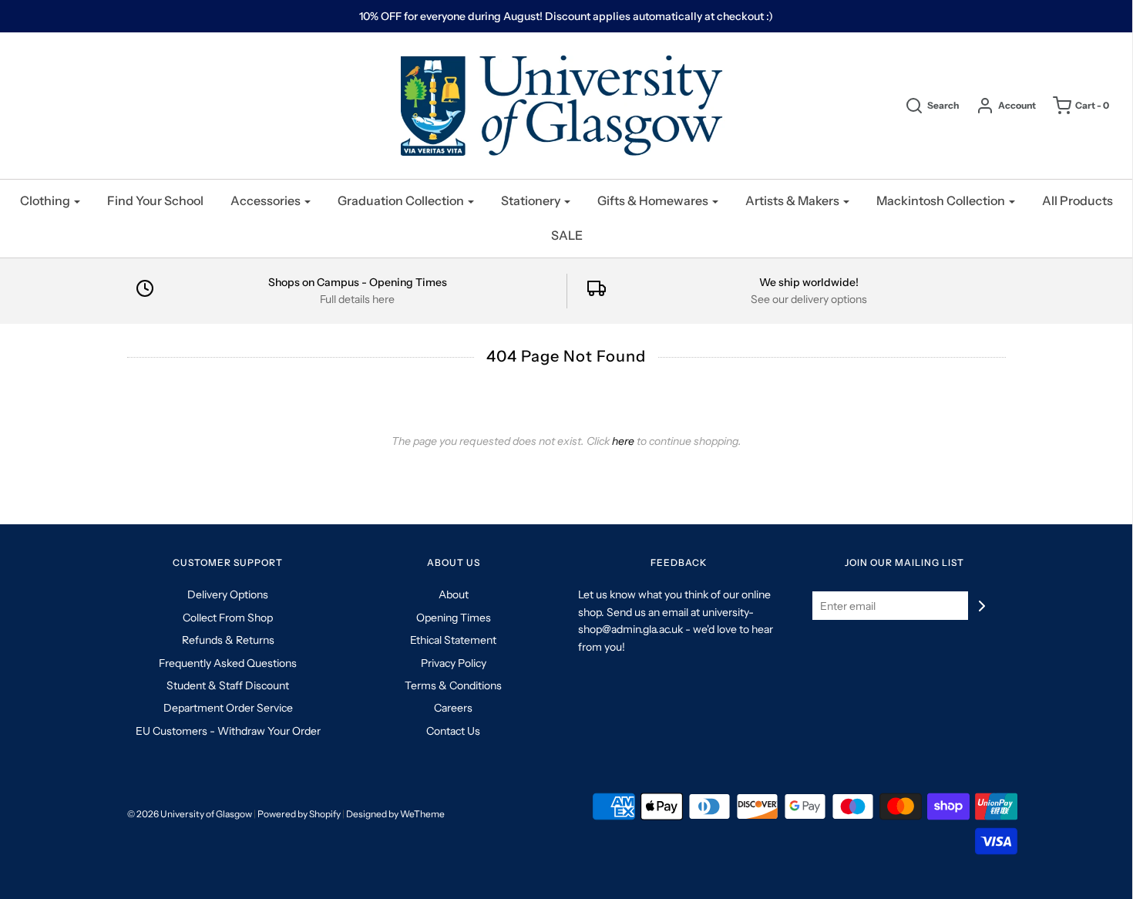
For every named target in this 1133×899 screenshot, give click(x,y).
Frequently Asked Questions (228, 663)
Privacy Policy (453, 663)
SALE (567, 235)
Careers (453, 708)
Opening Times (453, 618)
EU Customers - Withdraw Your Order (228, 731)
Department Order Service (228, 708)
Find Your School (155, 200)
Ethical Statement (453, 640)
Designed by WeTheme (395, 814)
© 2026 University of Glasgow (189, 814)
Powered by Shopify (299, 814)
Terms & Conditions (453, 685)
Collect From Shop (228, 618)
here (623, 441)
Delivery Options (227, 594)
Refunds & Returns (228, 640)
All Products (1077, 200)
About (454, 594)
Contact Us (453, 731)
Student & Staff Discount (227, 685)
